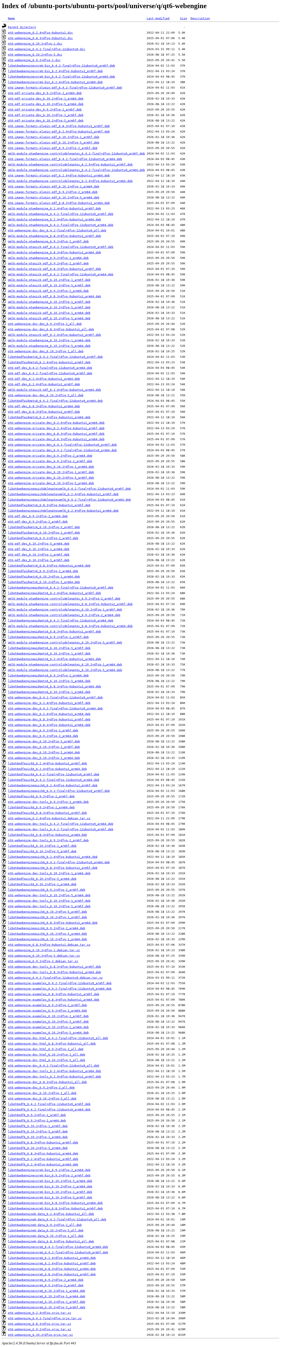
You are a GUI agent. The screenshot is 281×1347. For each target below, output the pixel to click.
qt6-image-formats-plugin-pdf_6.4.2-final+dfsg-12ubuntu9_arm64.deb (65, 159)
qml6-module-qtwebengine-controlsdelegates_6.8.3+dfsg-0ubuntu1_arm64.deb (70, 626)
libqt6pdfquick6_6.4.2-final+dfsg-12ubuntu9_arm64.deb (53, 780)
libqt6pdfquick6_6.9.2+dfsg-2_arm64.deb (41, 807)
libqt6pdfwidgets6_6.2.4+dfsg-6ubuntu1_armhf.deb (49, 362)
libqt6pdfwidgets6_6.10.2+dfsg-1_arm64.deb (44, 576)
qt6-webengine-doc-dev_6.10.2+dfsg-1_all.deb (45, 351)
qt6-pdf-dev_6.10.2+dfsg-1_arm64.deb (38, 549)
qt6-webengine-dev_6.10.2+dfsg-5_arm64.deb (44, 752)
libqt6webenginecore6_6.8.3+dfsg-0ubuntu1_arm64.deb (52, 1269)
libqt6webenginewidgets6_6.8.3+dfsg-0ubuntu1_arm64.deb (54, 686)
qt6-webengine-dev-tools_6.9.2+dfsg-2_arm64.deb (48, 801)
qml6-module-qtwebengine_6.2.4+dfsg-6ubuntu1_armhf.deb (54, 208)
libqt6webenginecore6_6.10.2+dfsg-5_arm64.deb (46, 1296)
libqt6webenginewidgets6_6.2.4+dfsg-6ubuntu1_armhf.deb (54, 593)
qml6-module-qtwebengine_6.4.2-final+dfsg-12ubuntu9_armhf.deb (60, 214)
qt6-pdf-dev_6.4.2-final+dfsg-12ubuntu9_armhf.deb (50, 373)
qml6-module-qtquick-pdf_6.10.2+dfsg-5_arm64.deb (49, 318)
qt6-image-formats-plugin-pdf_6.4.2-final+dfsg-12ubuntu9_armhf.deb (65, 87)
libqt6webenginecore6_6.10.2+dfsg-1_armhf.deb (46, 1301)
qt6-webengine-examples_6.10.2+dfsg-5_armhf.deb (48, 1021)
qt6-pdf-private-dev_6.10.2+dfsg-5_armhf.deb (45, 120)
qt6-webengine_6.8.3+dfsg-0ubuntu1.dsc (40, 38)
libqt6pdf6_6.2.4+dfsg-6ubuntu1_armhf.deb (43, 1159)
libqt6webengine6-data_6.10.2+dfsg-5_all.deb (45, 1230)
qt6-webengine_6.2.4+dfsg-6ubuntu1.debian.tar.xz (49, 818)
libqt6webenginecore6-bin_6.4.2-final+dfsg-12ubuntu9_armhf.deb (61, 65)
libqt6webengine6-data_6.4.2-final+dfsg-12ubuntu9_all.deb (57, 1219)
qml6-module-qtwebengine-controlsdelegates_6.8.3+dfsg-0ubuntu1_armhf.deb (70, 604)
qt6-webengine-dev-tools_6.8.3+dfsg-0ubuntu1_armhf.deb (54, 966)
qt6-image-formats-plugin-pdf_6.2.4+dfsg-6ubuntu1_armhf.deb (59, 131)
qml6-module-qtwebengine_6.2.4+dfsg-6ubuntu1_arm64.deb (54, 219)
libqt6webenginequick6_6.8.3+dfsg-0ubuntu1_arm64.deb (52, 922)
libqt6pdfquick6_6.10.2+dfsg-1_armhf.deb (42, 845)
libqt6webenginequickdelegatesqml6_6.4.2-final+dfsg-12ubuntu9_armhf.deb (69, 488)
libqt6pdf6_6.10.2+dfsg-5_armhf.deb (38, 1131)
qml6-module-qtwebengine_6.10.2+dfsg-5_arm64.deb (49, 345)
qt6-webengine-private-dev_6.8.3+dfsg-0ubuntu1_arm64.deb (56, 439)
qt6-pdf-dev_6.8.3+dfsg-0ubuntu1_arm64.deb (44, 406)
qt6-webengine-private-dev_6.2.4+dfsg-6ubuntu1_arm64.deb (56, 422)
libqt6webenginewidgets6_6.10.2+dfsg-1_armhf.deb (49, 653)
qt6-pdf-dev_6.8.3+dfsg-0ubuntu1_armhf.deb (44, 411)
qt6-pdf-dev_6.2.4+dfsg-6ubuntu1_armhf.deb (44, 384)
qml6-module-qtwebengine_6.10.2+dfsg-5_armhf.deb (49, 307)
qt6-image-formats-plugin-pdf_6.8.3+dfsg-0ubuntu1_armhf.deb (59, 126)
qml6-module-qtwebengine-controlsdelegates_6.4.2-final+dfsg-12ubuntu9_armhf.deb (76, 153)
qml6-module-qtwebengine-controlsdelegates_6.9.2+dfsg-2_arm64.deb (64, 615)
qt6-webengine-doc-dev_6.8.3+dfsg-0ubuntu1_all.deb (51, 329)
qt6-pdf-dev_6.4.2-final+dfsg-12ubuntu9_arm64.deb (50, 367)
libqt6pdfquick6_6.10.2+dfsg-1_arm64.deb (42, 884)
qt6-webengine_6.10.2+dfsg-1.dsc (35, 43)
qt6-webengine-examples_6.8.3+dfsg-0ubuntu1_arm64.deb (53, 999)
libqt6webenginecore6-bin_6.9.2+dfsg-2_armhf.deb (49, 1175)
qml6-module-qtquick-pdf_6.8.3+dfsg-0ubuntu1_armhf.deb (54, 269)
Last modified (158, 18)
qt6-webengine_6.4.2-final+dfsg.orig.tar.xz (45, 1318)
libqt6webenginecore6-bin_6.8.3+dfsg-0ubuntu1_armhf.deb (55, 1208)
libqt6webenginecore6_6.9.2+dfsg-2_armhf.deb (45, 1285)
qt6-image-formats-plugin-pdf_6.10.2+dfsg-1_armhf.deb (53, 137)
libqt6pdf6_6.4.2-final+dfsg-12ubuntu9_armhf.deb (49, 1104)
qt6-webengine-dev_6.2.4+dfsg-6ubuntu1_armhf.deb (49, 703)
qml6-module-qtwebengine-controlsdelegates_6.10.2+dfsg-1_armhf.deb (65, 609)
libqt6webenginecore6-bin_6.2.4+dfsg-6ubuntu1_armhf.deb (55, 71)
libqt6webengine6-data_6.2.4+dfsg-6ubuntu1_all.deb (51, 1214)
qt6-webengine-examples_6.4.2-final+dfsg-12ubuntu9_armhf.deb (60, 983)
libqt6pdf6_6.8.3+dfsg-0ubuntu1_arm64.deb (43, 1153)
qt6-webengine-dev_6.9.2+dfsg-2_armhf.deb (43, 730)
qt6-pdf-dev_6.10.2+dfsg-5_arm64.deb (38, 543)
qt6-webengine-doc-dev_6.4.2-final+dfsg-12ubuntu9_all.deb (57, 230)
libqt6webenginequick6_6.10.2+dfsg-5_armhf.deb (47, 911)
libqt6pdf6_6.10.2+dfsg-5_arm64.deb (38, 1148)
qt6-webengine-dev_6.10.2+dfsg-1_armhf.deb (44, 747)
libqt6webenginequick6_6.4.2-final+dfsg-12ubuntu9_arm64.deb (59, 862)
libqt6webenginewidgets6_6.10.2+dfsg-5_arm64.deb (49, 681)
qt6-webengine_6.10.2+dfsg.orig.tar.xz (40, 1334)
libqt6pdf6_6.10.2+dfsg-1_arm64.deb (38, 1137)
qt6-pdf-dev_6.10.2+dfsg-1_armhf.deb (38, 554)
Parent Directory (22, 27)
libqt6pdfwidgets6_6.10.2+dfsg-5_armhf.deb (44, 527)
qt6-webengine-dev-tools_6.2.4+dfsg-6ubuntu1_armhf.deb (54, 1076)
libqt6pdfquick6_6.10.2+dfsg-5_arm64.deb (42, 878)
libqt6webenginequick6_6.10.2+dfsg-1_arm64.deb (47, 939)
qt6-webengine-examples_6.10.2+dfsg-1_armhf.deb (48, 1016)
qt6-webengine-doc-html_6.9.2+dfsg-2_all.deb (45, 1049)
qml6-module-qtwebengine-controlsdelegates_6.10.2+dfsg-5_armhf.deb (65, 642)
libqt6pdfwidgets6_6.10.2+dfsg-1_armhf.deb (44, 532)
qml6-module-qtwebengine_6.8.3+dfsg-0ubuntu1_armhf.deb (54, 236)
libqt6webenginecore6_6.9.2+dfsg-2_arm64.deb (45, 1280)
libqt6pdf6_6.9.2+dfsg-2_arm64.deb (37, 1120)
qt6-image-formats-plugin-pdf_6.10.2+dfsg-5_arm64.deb (53, 197)
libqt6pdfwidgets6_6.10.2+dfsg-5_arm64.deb (44, 582)
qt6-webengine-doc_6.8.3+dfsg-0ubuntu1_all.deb (47, 1082)
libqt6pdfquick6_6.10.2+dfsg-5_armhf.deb (42, 851)
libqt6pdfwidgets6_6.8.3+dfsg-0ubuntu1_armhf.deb (49, 505)
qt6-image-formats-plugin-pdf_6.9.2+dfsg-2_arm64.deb (52, 192)
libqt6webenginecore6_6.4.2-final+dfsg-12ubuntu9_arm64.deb (58, 1247)
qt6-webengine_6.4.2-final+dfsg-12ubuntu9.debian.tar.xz (55, 977)
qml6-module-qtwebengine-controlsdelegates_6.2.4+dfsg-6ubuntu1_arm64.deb (70, 181)
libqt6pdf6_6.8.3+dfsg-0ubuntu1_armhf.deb (43, 1142)
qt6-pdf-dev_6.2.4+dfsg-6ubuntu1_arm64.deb (44, 378)
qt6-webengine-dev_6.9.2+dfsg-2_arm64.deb (43, 736)
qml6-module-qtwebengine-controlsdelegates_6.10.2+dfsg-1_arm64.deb (65, 664)
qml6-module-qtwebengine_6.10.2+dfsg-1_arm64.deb (49, 340)
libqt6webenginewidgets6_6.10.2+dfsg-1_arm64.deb (49, 692)
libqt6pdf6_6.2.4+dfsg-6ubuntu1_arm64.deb (43, 1164)
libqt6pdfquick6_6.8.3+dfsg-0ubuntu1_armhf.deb (47, 812)
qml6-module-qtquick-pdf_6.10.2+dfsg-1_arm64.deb (49, 312)
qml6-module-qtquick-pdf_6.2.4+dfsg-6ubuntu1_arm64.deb (54, 389)
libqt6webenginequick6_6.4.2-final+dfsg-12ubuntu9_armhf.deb (59, 791)
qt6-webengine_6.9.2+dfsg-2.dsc (34, 60)
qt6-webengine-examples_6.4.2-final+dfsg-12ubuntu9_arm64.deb (60, 988)
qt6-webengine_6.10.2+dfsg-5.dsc (35, 54)
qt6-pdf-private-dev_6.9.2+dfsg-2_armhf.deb (45, 109)
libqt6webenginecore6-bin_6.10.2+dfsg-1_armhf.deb (50, 1192)
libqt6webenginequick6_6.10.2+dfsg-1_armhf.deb (47, 917)
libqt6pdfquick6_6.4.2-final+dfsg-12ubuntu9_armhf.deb (53, 774)
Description (200, 18)
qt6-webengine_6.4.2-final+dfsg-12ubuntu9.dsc (46, 49)
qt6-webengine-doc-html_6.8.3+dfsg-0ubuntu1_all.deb (52, 1043)
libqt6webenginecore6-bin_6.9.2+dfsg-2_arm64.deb (49, 1170)
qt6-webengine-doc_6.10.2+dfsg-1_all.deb (42, 1093)
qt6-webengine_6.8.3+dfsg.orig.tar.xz (39, 1323)
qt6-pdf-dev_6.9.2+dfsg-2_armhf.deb (38, 521)
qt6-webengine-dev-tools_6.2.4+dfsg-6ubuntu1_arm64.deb (54, 1071)
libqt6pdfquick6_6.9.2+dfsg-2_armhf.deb (41, 796)
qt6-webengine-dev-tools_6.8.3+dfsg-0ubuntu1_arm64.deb (54, 972)
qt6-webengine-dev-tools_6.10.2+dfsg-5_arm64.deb (49, 895)
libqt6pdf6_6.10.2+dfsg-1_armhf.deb (38, 1126)
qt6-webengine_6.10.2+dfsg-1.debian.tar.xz (44, 950)
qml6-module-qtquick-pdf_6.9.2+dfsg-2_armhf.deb (48, 263)
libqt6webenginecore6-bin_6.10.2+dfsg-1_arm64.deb (50, 1186)
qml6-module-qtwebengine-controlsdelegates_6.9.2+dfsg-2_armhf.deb (64, 598)
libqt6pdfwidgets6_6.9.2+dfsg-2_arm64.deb (43, 571)
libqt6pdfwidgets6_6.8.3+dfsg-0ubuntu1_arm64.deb (49, 565)
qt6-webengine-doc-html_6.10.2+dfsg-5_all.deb (46, 1060)
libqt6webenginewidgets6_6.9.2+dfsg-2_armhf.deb (48, 637)
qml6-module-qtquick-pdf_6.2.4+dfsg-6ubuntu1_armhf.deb (54, 334)
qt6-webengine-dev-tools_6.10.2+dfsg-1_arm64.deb (49, 873)
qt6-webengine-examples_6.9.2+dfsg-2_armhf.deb (47, 1005)
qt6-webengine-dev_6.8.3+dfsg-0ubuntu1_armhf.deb (49, 719)
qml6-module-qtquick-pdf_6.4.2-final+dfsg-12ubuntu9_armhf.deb (60, 247)
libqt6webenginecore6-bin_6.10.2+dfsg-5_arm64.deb (50, 1181)
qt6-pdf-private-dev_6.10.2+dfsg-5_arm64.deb (45, 104)
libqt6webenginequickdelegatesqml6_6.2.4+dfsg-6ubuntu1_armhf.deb (63, 494)
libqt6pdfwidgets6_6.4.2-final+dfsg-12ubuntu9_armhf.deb (55, 356)
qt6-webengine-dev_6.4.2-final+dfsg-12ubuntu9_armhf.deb (55, 697)
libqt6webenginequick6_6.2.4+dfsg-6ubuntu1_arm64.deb (52, 856)
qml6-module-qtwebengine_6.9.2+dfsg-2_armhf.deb (48, 241)
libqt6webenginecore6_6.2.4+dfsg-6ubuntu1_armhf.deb (52, 1263)
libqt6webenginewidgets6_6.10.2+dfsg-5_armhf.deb (49, 648)
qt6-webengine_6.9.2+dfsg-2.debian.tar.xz (43, 961)
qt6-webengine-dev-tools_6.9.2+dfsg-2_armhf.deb (48, 840)
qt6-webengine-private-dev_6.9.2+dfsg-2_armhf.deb (50, 461)
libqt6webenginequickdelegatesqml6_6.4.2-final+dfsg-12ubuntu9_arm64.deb (69, 499)
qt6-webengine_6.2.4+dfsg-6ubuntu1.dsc (40, 32)
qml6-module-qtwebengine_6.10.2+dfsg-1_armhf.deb (49, 302)
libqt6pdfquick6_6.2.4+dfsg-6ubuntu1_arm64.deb (47, 769)
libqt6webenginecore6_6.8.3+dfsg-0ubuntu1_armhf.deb (52, 1274)
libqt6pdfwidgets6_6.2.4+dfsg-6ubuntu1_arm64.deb (49, 417)
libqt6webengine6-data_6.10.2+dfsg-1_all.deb (45, 1236)
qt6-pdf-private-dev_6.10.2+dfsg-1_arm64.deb (45, 98)
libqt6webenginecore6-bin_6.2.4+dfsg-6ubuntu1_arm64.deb (55, 82)
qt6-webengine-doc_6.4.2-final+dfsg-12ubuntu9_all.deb (53, 1065)
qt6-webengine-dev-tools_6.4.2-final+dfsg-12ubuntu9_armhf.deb (60, 829)
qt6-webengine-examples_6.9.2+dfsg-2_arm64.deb (47, 1010)
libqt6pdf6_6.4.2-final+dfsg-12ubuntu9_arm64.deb (49, 1109)
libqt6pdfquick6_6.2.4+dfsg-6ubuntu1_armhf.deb (47, 763)
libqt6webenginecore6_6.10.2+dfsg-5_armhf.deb (46, 1307)
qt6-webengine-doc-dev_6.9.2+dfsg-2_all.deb (45, 323)
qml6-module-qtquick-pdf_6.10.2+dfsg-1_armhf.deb (49, 280)
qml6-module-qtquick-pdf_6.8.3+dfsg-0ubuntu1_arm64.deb (54, 296)
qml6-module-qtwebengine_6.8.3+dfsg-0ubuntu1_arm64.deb (54, 252)
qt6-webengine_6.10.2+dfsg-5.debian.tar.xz (44, 955)
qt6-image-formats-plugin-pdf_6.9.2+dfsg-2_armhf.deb (52, 148)
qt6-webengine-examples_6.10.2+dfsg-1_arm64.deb (48, 1027)
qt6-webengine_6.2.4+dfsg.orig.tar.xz (39, 1312)
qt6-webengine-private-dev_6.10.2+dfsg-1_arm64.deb (51, 466)
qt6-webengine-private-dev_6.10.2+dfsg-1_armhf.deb (51, 472)
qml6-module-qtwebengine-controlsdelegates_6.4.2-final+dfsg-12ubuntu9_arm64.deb (76, 170)
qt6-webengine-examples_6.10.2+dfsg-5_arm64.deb (48, 1032)
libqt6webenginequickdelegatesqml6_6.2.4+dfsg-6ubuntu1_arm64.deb (63, 510)
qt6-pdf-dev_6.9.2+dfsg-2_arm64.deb (38, 516)
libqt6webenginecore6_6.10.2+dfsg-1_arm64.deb (46, 1290)
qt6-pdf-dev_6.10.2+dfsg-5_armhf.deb (38, 560)
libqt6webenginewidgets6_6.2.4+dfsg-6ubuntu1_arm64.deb (54, 659)
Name (11, 18)
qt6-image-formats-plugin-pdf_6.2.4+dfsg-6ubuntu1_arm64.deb (59, 175)
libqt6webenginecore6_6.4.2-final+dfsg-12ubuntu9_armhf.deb (58, 1252)
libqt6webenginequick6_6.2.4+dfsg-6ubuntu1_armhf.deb (52, 785)
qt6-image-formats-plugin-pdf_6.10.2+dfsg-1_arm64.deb (53, 186)
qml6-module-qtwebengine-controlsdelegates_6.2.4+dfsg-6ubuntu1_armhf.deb (70, 164)
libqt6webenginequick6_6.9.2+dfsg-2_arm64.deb (46, 928)
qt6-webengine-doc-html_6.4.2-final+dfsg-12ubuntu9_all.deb (58, 1038)
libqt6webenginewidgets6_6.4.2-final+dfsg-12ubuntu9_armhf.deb (60, 587)
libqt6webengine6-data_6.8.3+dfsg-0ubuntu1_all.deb (51, 1241)
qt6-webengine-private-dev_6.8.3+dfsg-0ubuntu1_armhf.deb (56, 433)
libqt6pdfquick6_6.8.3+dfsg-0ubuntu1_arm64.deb (47, 834)
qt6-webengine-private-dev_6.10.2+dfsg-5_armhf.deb (51, 477)
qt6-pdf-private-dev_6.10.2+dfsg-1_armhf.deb (45, 115)
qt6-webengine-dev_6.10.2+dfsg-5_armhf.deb (44, 741)
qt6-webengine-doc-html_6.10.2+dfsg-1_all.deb (46, 1054)
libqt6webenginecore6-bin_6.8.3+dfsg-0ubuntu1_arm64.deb (55, 1203)
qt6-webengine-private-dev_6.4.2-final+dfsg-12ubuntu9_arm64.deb (62, 450)
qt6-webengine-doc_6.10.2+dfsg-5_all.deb (42, 1098)
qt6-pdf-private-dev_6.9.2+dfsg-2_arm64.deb (45, 93)
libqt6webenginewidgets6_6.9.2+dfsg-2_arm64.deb (48, 675)
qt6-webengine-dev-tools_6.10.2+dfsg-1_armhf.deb (49, 900)
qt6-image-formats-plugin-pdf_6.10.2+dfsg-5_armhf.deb (53, 142)
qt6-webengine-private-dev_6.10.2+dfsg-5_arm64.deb (51, 483)
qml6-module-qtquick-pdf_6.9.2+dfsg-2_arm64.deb (48, 291)
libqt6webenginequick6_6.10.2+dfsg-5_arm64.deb (47, 933)
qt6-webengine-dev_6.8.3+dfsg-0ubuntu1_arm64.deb (49, 725)
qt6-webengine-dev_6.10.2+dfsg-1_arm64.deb (44, 758)
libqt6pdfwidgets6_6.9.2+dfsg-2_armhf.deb (43, 538)
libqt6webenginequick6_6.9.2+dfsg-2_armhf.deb (46, 889)
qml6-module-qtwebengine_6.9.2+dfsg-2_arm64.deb (48, 258)
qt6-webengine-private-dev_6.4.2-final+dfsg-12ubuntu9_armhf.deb (62, 444)
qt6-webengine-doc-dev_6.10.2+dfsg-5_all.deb (45, 395)
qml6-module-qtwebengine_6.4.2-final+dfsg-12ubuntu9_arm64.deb (60, 225)
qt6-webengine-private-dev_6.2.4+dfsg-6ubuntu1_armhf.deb (56, 428)
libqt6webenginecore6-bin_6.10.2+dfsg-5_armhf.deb (50, 1197)
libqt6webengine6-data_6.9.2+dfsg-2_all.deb (45, 1225)
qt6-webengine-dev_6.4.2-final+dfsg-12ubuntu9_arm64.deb (55, 708)
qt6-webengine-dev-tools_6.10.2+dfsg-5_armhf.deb (49, 906)
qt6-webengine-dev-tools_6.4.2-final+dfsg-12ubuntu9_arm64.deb (60, 823)
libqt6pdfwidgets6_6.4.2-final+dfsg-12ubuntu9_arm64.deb (55, 400)
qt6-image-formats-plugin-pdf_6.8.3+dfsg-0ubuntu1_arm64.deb (59, 203)
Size (183, 18)
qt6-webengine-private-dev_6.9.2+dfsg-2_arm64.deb (50, 455)
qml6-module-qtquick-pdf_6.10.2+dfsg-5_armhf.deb (49, 285)
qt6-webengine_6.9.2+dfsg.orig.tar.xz (39, 1329)
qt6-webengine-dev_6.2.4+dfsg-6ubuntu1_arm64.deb (49, 714)
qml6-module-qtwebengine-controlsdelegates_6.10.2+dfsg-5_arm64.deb (65, 670)
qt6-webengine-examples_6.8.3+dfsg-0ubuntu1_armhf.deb (53, 994)
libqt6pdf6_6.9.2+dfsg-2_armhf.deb (37, 1115)
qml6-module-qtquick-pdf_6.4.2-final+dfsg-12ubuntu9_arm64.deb (60, 274)
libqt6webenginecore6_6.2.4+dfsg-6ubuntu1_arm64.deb (52, 1258)
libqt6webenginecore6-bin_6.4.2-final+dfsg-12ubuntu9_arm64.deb (61, 76)
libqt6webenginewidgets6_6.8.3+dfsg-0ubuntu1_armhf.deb (54, 631)
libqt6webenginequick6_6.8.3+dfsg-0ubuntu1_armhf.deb (52, 867)
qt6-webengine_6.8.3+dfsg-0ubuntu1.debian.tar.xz (49, 944)
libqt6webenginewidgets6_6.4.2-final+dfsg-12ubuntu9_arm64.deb (60, 620)
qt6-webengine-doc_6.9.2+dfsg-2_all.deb (41, 1087)
